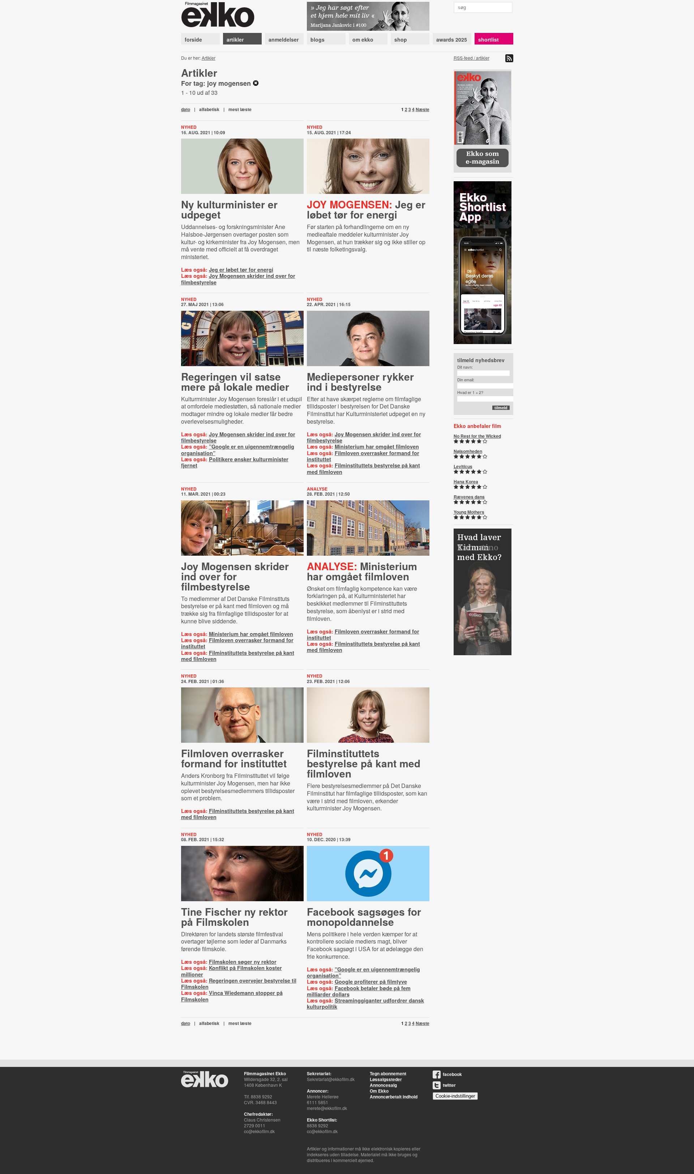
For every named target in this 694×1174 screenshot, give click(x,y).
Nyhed (189, 127)
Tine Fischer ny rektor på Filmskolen (234, 916)
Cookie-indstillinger (455, 1096)
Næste (422, 109)
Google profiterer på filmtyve (371, 981)
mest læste (240, 109)
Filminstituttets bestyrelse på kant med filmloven (363, 468)
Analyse (317, 488)
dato (185, 109)
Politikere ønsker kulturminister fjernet (234, 462)
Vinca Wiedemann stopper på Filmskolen (232, 996)
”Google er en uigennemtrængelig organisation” (237, 449)
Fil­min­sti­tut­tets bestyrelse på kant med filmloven (363, 763)
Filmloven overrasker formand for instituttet (363, 456)
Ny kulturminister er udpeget (229, 209)
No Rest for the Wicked (477, 435)
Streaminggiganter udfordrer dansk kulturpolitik (365, 1003)
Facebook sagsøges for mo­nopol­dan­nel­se (364, 916)
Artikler (208, 58)
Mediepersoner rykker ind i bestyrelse (360, 381)
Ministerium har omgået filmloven (377, 446)
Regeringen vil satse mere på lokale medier (235, 381)
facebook (452, 1074)
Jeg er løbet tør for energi (241, 269)
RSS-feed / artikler (471, 58)
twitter (449, 1085)
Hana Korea (466, 481)
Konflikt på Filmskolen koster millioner (231, 971)
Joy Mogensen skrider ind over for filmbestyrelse (238, 278)
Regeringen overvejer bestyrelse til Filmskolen (238, 983)
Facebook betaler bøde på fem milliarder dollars (359, 991)
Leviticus (463, 466)
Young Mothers (469, 511)
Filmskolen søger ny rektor (243, 961)
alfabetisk (209, 109)
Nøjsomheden (468, 451)
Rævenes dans (469, 496)
